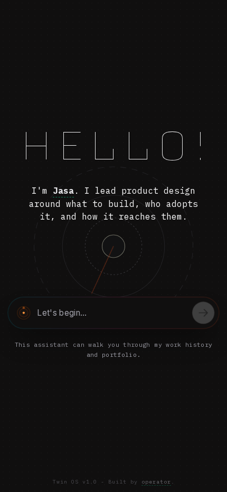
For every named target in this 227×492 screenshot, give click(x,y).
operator (156, 481)
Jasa (63, 190)
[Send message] (203, 313)
